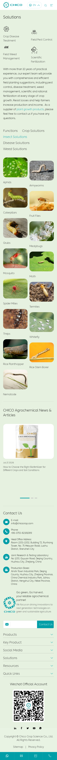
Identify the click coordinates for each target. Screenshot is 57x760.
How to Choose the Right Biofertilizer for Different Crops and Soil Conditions (24, 469)
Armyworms (36, 185)
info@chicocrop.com (22, 523)
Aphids (7, 182)
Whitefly (34, 336)
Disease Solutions (16, 143)
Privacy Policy (36, 746)
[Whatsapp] (7, 756)
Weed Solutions (15, 149)
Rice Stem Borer (39, 367)
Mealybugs (36, 246)
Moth (32, 276)
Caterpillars (10, 212)
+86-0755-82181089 (21, 533)
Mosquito (9, 273)
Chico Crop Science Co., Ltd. (36, 736)
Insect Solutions (15, 137)
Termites (34, 306)
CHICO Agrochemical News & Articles (27, 412)
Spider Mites (10, 303)
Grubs (6, 242)
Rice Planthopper (13, 364)
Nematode (9, 394)
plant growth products (30, 109)
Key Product (12, 642)
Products (10, 634)
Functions (10, 131)
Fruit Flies (35, 215)
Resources (11, 666)
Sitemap (18, 746)
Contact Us (12, 513)
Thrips (6, 333)
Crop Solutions (33, 131)
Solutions (10, 658)
